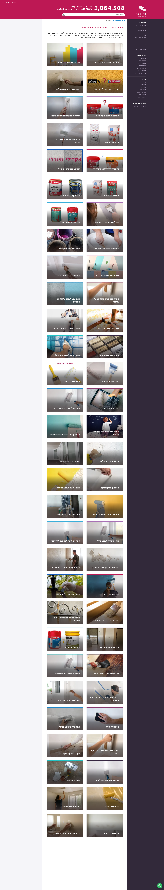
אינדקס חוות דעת (141, 33)
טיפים (144, 82)
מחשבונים (143, 90)
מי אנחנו (143, 58)
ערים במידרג (142, 30)
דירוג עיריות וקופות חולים (138, 106)
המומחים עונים (141, 92)
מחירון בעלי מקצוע (140, 38)
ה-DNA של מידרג (140, 73)
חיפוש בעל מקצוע (140, 25)
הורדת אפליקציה (141, 28)
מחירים (143, 87)
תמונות (144, 35)
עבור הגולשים (142, 47)
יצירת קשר (142, 66)
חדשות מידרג (142, 63)
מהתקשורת (142, 61)
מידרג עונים (142, 94)
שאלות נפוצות (141, 68)
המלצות (143, 85)
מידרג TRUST (141, 71)
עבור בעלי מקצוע (140, 49)
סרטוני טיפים (142, 97)
